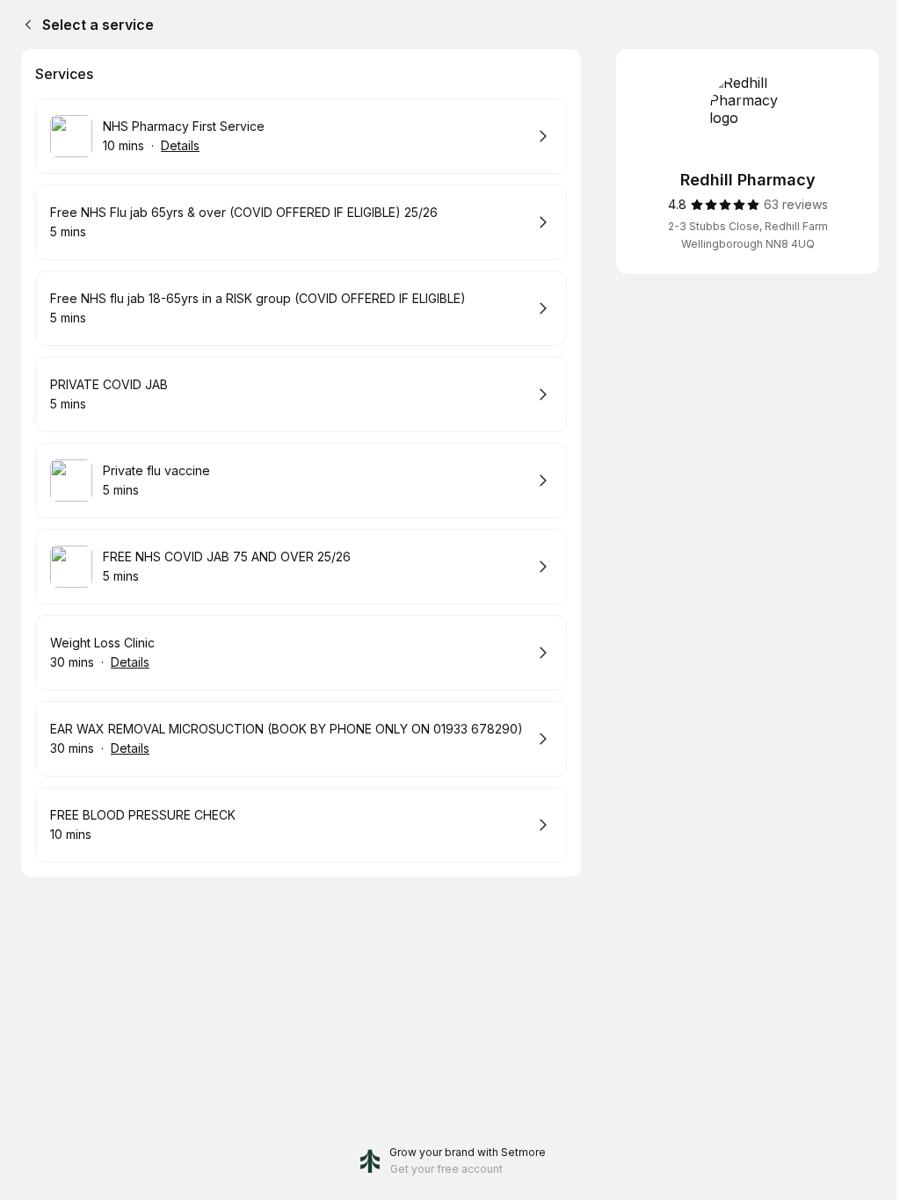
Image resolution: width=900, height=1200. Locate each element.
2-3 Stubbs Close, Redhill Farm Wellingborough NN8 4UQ (748, 235)
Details (180, 145)
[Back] (24, 25)
